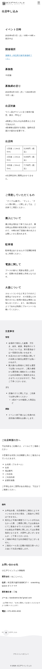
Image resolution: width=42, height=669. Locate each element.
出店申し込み (13, 632)
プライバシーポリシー (21, 654)
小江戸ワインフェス (24, 665)
